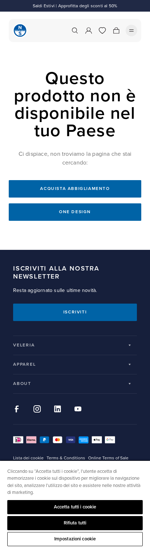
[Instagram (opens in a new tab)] (37, 409)
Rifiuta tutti (75, 523)
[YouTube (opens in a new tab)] (78, 409)
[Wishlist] (102, 30)
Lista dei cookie (28, 458)
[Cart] (116, 30)
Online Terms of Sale (108, 458)
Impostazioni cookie (75, 539)
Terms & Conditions (66, 458)
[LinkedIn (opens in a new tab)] (57, 409)
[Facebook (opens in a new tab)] (16, 409)
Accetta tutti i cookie (75, 507)
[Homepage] (20, 30)
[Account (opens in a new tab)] (88, 30)
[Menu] (131, 30)
